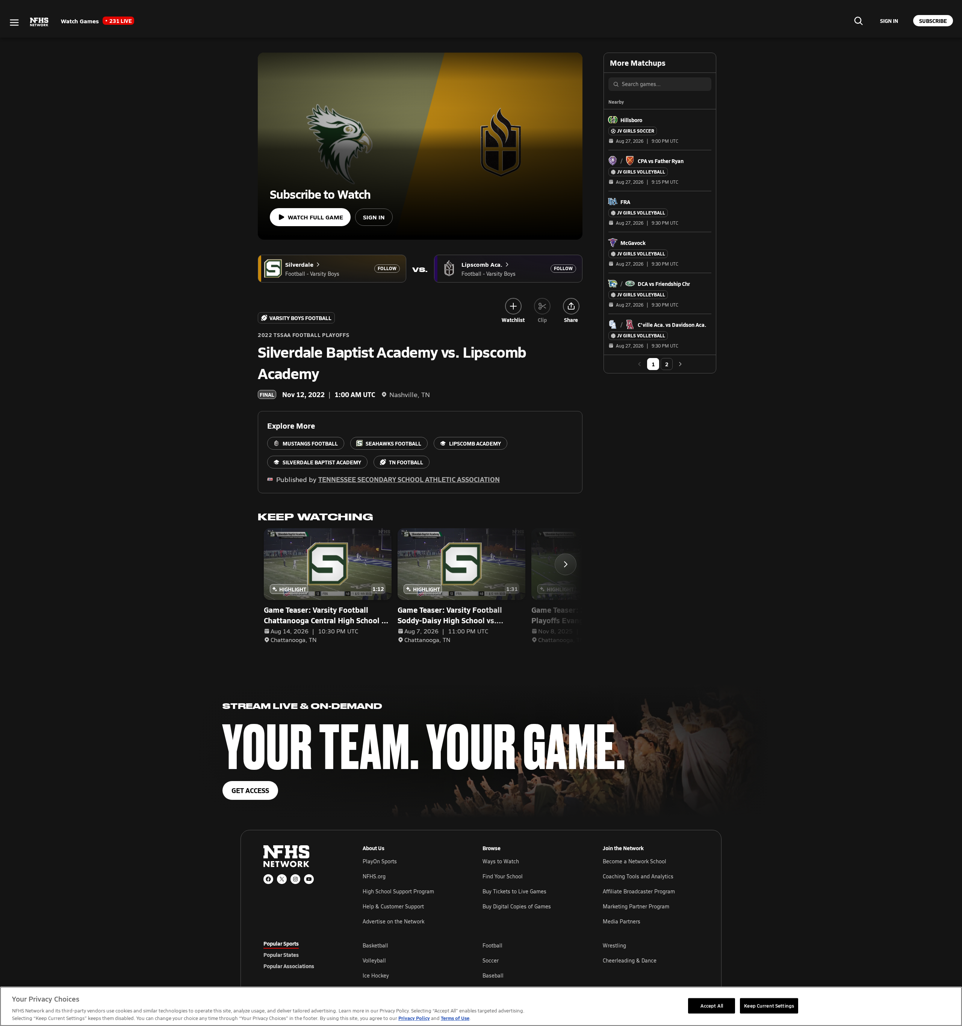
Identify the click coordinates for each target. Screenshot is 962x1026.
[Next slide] (565, 564)
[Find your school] (858, 20)
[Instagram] (295, 879)
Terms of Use (455, 1017)
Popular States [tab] (281, 954)
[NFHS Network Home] (39, 22)
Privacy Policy (414, 1017)
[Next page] (680, 364)
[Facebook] (268, 879)
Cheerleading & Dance (629, 960)
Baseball (493, 975)
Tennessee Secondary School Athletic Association (409, 479)
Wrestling (614, 945)
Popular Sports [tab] (281, 943)
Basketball (375, 945)
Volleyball (374, 960)
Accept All (711, 1005)
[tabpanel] (531, 960)
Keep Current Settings (769, 1005)
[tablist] (301, 955)
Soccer (491, 960)
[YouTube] (309, 879)
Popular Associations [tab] (288, 966)
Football (492, 945)
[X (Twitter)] (282, 879)
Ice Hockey (376, 975)
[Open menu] (14, 22)
